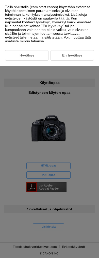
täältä (64, 18)
